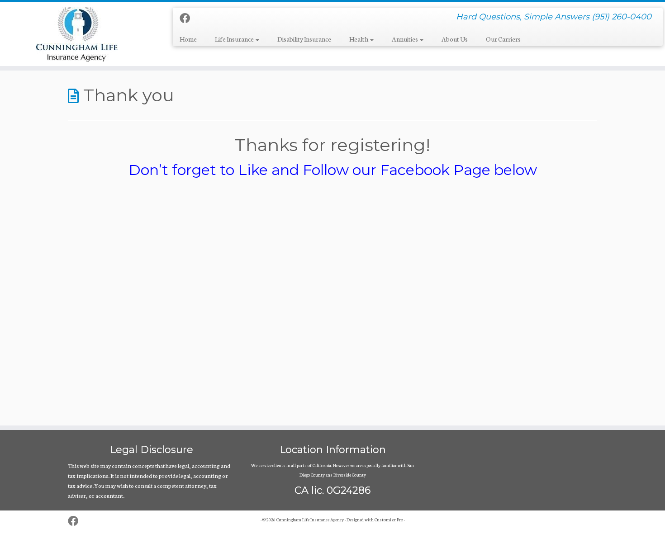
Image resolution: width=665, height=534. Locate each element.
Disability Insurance (304, 38)
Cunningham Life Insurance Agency (310, 519)
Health (359, 38)
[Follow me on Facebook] (188, 17)
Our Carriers (503, 38)
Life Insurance (235, 38)
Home (188, 38)
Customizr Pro (389, 519)
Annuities (405, 38)
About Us (455, 38)
